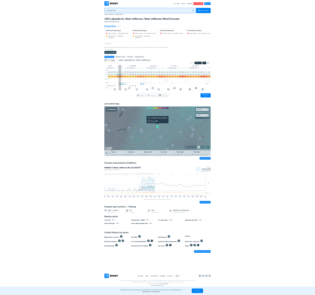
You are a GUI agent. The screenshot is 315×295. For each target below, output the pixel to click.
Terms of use (161, 285)
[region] (157, 128)
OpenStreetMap (202, 149)
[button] (118, 21)
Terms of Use (156, 291)
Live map (176, 3)
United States (118, 14)
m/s (113, 60)
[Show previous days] (109, 153)
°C (107, 76)
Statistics (130, 56)
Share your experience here (202, 251)
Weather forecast (120, 56)
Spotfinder (154, 276)
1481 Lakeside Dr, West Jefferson (134, 60)
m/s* (106, 74)
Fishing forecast (139, 56)
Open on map (204, 10)
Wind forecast (109, 56)
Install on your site (205, 95)
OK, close (197, 290)
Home (106, 14)
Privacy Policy (154, 285)
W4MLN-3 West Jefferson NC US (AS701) (122, 168)
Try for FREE (199, 3)
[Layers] (185, 147)
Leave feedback (111, 52)
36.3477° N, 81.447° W (110, 21)
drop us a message (163, 283)
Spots (183, 3)
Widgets (189, 3)
